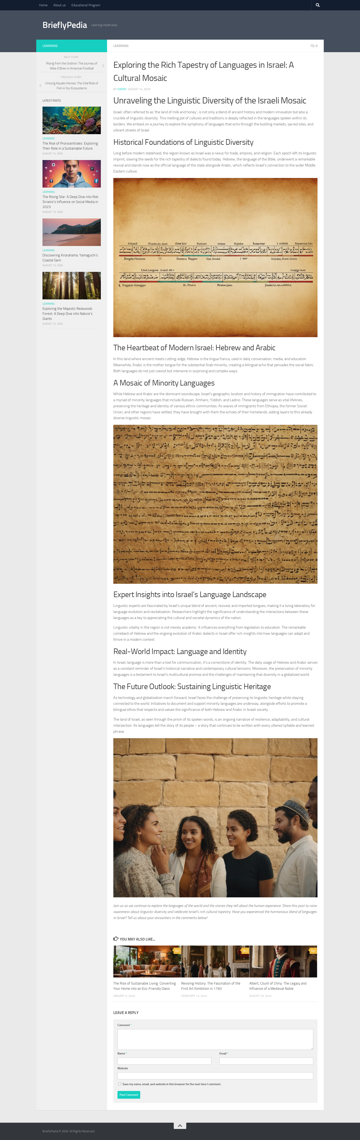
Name (122, 1053)
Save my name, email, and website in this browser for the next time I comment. (171, 1084)
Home (43, 5)
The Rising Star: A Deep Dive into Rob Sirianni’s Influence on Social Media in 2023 (70, 202)
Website (123, 1068)
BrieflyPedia (64, 25)
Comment (125, 1025)
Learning (121, 46)
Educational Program (85, 5)
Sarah (122, 89)
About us (59, 5)
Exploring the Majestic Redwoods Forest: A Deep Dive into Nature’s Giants (67, 313)
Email (223, 1053)
